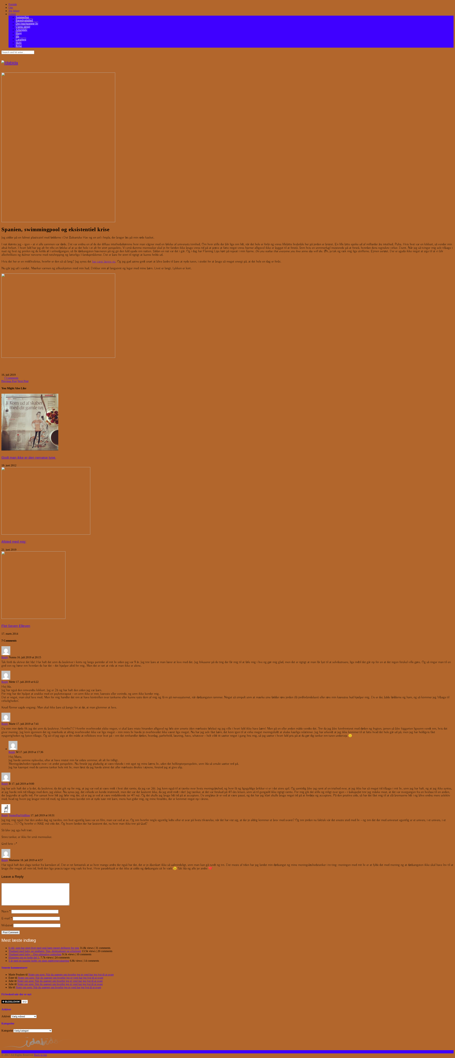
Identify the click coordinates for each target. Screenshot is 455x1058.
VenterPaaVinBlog (19, 815)
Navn (5, 912)
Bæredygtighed (24, 20)
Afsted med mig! (13, 542)
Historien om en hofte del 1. (24, 957)
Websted (6, 925)
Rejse (19, 45)
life (17, 36)
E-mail (6, 918)
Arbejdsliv (21, 29)
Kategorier (7, 1030)
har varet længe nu (103, 262)
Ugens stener (23, 26)
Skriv (19, 42)
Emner (12, 13)
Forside (13, 4)
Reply (4, 657)
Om (11, 7)
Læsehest (21, 39)
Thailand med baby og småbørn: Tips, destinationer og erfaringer (45, 951)
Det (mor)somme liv (27, 23)
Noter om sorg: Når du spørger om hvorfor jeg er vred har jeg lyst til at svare (71, 974)
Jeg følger (14, 10)
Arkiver (5, 1016)
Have (19, 33)
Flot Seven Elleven (15, 626)
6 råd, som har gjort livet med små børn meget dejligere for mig (44, 947)
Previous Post (9, 381)
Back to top (40, 1054)
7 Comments (11, 377)
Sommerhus (22, 17)
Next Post (22, 381)
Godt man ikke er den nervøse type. (28, 458)
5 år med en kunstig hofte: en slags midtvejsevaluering (39, 960)
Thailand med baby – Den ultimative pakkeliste (35, 954)
